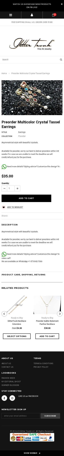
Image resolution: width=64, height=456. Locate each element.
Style (4, 132)
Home (4, 73)
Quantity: (5, 183)
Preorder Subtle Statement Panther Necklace (47, 322)
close (61, 4)
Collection (7, 136)
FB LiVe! (34, 7)
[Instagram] (12, 398)
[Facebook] (4, 398)
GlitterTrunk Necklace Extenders (17, 322)
